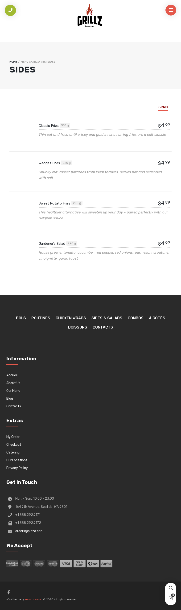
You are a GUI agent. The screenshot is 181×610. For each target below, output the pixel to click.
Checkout (13, 445)
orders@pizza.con (28, 531)
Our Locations (16, 460)
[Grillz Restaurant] (90, 16)
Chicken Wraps (71, 318)
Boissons (77, 327)
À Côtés (157, 318)
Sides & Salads (106, 318)
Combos (136, 318)
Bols (21, 318)
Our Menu (13, 391)
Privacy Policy (17, 468)
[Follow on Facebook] (8, 592)
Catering (13, 452)
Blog (9, 399)
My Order (13, 437)
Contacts (103, 327)
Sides (163, 107)
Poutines (40, 318)
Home (13, 61)
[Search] (170, 588)
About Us (13, 383)
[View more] (21, 131)
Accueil (11, 375)
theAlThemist (33, 599)
